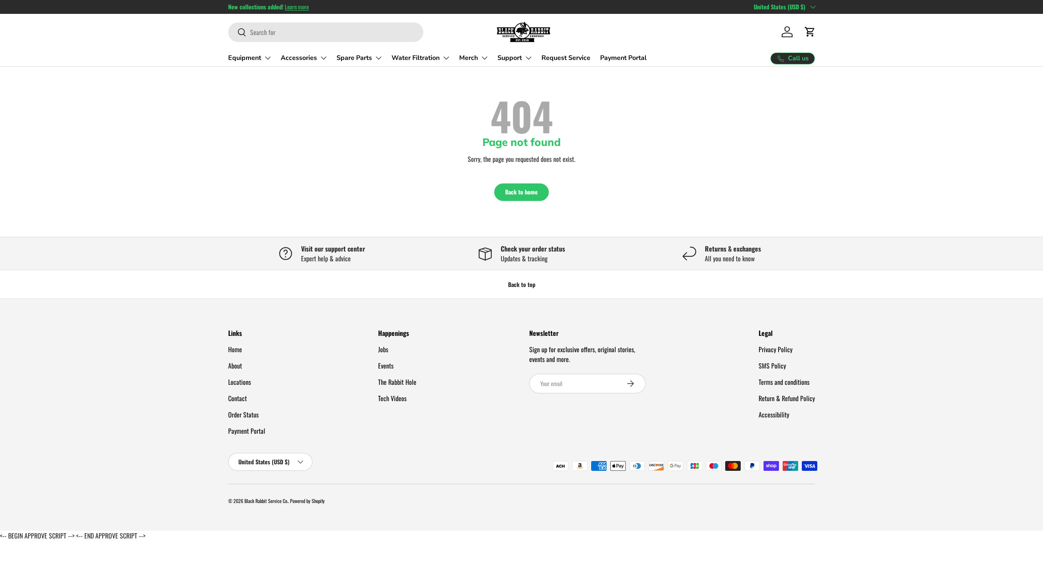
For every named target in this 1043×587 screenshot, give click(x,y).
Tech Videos (392, 398)
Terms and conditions (784, 382)
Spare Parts (354, 57)
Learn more (297, 6)
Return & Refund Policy (787, 398)
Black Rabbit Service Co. (266, 500)
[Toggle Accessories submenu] (323, 58)
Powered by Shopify (307, 500)
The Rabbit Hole (397, 382)
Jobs (383, 349)
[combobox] (325, 32)
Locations (239, 382)
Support (509, 57)
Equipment (244, 57)
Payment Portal (623, 57)
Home (235, 349)
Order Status (243, 414)
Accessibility (774, 414)
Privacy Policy (775, 349)
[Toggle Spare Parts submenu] (378, 58)
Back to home (521, 192)
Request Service (565, 57)
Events (386, 366)
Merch (468, 57)
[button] (810, 32)
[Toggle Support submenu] (528, 58)
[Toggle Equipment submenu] (268, 58)
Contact (237, 398)
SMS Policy (772, 366)
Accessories (299, 57)
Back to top (521, 284)
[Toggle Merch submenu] (484, 58)
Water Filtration (416, 57)
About (235, 366)
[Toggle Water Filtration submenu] (446, 58)
